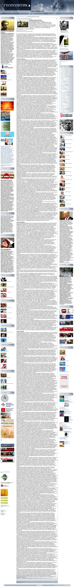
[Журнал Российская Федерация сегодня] (66, 113)
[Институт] (7, 402)
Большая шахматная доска (46, 581)
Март (24, 16)
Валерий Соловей (68, 199)
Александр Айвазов (39, 581)
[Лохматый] (4, 497)
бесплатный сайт (58, 585)
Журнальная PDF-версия (21, 30)
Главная (17, 16)
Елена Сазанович (68, 195)
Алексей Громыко (68, 163)
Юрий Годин (67, 159)
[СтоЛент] (7, 457)
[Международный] (5, 394)
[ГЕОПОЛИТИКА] (7, 20)
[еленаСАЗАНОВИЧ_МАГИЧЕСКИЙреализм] (7, 448)
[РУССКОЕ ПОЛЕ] (7, 418)
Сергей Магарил (68, 191)
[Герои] (64, 374)
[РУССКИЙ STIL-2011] (7, 444)
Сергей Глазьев (33, 581)
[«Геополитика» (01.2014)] (64, 20)
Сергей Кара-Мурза (68, 179)
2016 (21, 16)
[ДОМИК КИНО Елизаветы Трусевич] (7, 452)
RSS (71, 13)
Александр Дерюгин (68, 175)
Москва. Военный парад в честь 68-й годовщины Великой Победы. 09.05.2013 (7, 166)
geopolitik (27, 581)
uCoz (63, 585)
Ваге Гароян (67, 155)
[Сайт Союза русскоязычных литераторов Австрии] (7, 439)
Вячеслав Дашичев (68, 167)
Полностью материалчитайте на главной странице (6, 64)
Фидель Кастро (68, 183)
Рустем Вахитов (68, 147)
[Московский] (5, 111)
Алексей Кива (67, 187)
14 (25, 16)
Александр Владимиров (69, 151)
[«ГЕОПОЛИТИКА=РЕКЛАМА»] (66, 51)
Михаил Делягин (68, 171)
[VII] (7, 101)
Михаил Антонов (68, 143)
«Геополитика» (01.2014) (64, 34)
